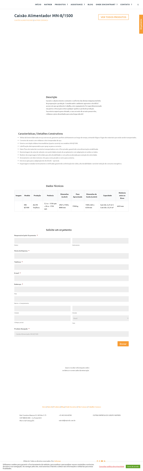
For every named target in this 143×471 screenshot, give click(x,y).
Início (44, 407)
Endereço (18, 284)
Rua (15, 294)
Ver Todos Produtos (113, 17)
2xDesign (57, 461)
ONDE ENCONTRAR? (105, 5)
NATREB (48, 5)
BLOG (90, 5)
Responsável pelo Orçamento (26, 235)
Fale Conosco (82, 407)
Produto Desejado (21, 329)
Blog (62, 407)
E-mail (17, 273)
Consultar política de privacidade (111, 466)
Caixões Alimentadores (23, 20)
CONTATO (125, 5)
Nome (16, 245)
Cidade (16, 313)
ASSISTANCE (77, 5)
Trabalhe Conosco (94, 407)
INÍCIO (38, 5)
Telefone (18, 262)
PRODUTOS (60, 5)
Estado (75, 313)
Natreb (49, 407)
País (74, 323)
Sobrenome (76, 245)
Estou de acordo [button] (133, 466)
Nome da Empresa (21, 251)
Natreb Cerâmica (41, 20)
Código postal (19, 322)
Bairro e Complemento (21, 303)
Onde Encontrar (71, 407)
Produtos (56, 407)
